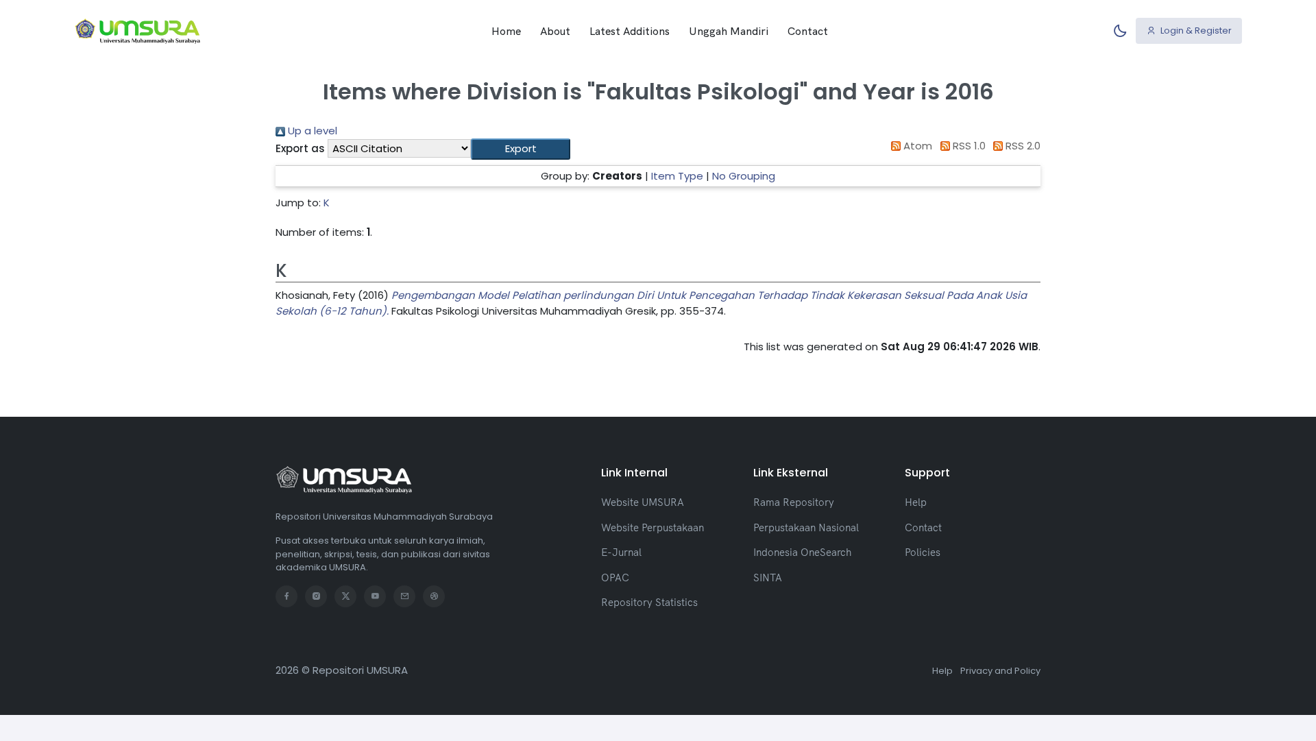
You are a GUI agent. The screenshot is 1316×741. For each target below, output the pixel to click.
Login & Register (1195, 30)
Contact (808, 31)
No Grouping (743, 176)
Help (916, 502)
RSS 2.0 (1021, 145)
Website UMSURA (642, 502)
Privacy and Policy (1000, 670)
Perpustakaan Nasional (806, 527)
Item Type (677, 176)
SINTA (767, 577)
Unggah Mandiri (728, 31)
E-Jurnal (621, 552)
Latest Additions (629, 31)
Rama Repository (793, 502)
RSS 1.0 (968, 145)
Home (506, 31)
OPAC (615, 577)
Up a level (311, 130)
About (555, 31)
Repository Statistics (649, 602)
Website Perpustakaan (652, 527)
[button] (520, 149)
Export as (300, 148)
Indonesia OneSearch (802, 552)
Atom (916, 145)
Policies (922, 552)
